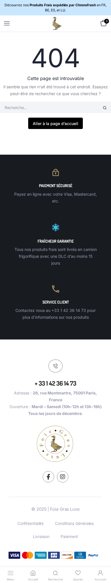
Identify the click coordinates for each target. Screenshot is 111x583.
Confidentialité (30, 523)
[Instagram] (62, 476)
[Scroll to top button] (102, 560)
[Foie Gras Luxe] (55, 23)
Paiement (69, 536)
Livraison (41, 536)
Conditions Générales (74, 523)
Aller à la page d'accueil (55, 123)
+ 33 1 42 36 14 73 (55, 383)
